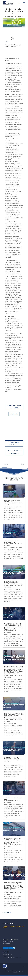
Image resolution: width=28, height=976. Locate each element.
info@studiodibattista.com (13, 958)
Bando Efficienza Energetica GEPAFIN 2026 (12, 501)
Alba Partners (18, 16)
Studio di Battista (10, 503)
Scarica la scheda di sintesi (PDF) (14, 406)
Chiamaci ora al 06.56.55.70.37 (14, 443)
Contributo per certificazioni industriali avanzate (12, 541)
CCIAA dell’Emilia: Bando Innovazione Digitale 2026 (11, 758)
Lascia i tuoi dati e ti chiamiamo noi (14, 452)
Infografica (14, 414)
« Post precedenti (7, 912)
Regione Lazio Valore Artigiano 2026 (13, 798)
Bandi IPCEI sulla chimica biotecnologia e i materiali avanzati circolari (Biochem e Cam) (13, 583)
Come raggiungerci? (8, 948)
